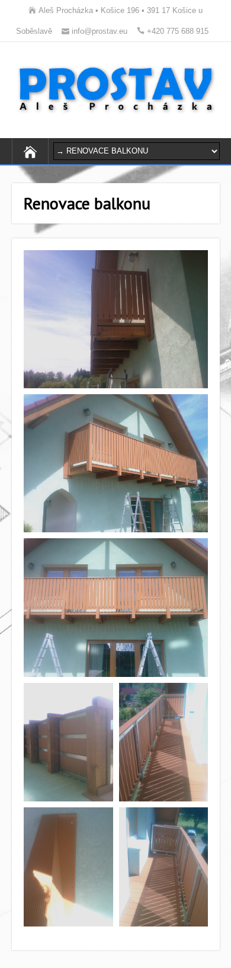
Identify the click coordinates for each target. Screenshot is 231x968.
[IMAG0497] (68, 867)
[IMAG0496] (163, 867)
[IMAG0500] (116, 607)
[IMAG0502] (116, 319)
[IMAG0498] (163, 741)
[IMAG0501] (116, 463)
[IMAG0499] (68, 741)
